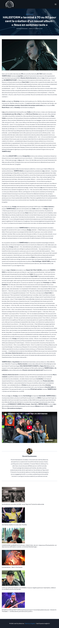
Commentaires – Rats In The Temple (12, 567)
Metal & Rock (29, 14)
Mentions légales (30, 623)
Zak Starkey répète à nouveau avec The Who (14, 524)
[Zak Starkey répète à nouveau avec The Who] (29, 515)
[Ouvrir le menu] (55, 4)
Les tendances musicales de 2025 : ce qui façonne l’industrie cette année (23, 504)
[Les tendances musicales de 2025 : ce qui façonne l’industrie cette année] (29, 494)
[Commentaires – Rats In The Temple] (29, 557)
